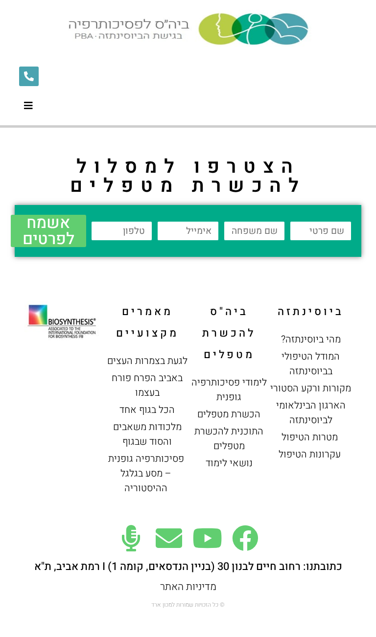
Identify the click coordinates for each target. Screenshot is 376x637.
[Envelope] (169, 538)
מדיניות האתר (188, 586)
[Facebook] (245, 538)
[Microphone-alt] (131, 538)
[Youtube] (207, 538)
